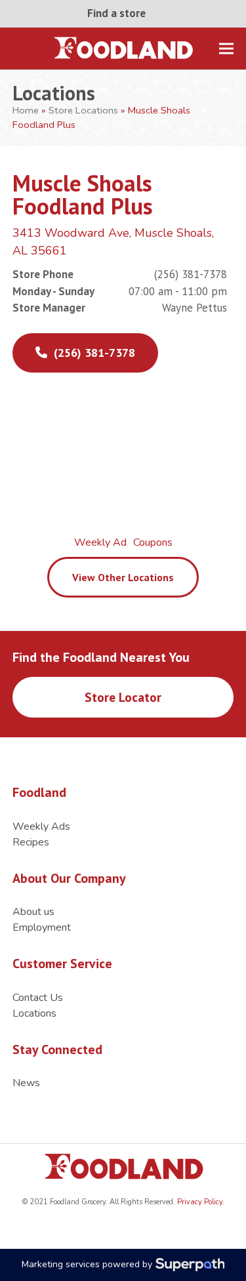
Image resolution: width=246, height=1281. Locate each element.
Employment (41, 927)
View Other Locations (123, 577)
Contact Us (37, 997)
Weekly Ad (100, 542)
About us (33, 912)
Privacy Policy (198, 1202)
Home (25, 110)
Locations (34, 1013)
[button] (226, 48)
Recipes (30, 842)
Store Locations (83, 110)
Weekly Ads (41, 826)
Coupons (153, 542)
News (26, 1083)
